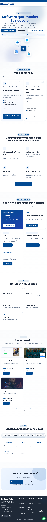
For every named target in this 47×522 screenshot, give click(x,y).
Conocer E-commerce (32, 245)
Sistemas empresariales (21, 507)
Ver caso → (6, 373)
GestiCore (30, 500)
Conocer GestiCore (9, 225)
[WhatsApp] (7, 516)
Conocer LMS (7, 245)
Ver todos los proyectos (23, 410)
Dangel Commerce (31, 509)
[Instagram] (5, 516)
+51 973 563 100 (8, 509)
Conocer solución (31, 225)
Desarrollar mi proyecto (8, 30)
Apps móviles (21, 503)
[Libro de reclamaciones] (42, 512)
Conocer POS (7, 263)
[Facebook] (2, 516)
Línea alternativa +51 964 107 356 (27, 0)
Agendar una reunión (16, 481)
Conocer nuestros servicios (23, 184)
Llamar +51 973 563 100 (14, 0)
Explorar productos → (33, 116)
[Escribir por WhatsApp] (44, 518)
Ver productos (38, 0)
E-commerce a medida (21, 510)
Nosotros (39, 503)
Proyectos (40, 500)
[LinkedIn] (10, 516)
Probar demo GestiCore (37, 30)
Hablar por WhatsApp (30, 481)
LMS (29, 507)
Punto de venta (31, 512)
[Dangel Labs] (7, 499)
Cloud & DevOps (22, 513)
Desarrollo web (22, 500)
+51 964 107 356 (9, 511)
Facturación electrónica (30, 504)
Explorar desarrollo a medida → (12, 116)
